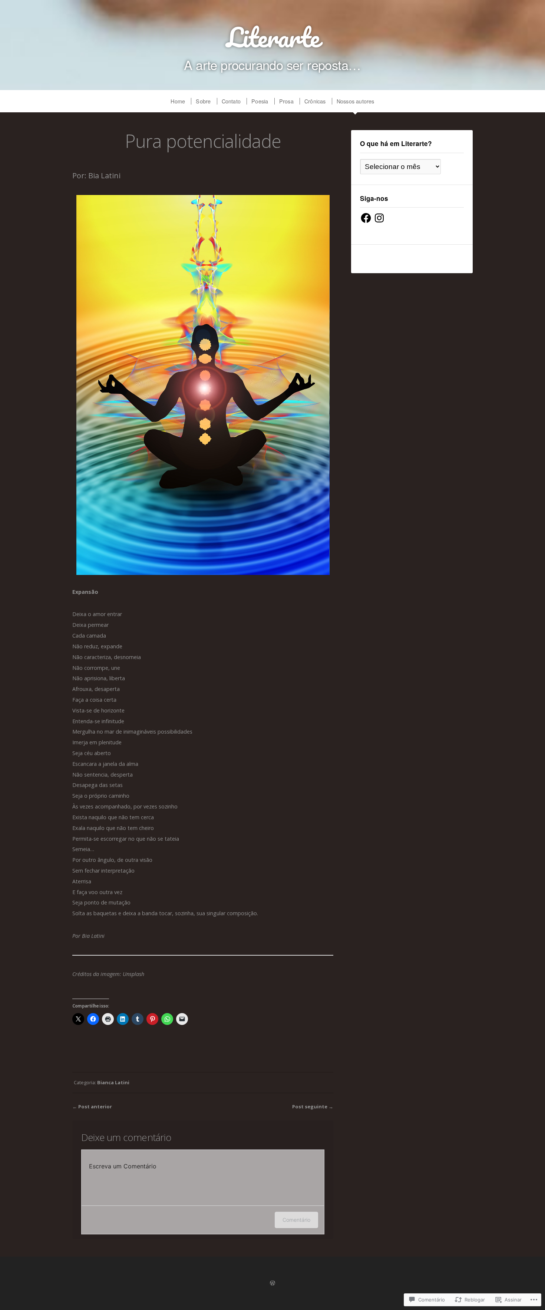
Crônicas (315, 101)
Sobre (203, 101)
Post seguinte (309, 1106)
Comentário (296, 1220)
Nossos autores (355, 101)
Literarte (272, 37)
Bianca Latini (113, 1082)
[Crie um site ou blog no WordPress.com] (272, 1283)
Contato (231, 101)
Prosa (286, 101)
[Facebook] (366, 218)
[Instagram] (379, 218)
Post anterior (95, 1106)
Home (178, 101)
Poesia (259, 101)
